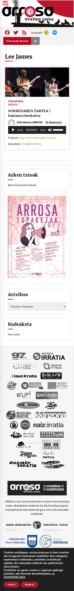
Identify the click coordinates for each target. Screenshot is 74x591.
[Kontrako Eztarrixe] (13, 424)
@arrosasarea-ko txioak (22, 185)
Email (24, 144)
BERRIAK (13, 104)
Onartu (11, 584)
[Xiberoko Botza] (48, 454)
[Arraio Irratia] (25, 366)
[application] (37, 130)
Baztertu (29, 584)
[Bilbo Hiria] (51, 375)
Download (49, 138)
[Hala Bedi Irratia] (28, 405)
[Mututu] (50, 130)
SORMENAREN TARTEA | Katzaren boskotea (29, 113)
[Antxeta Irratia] (49, 356)
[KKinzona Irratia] (51, 415)
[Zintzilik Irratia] (53, 464)
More (38, 144)
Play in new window (30, 138)
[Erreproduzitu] (13, 130)
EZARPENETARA (14, 577)
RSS (31, 144)
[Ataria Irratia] (52, 366)
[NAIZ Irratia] (49, 424)
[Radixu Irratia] (27, 444)
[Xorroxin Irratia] (22, 464)
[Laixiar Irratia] (25, 424)
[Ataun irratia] (24, 375)
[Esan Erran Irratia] (57, 385)
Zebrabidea (15, 100)
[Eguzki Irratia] (32, 385)
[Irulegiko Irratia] (18, 415)
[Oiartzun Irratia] (22, 434)
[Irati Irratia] (51, 405)
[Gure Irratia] (47, 395)
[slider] (58, 129)
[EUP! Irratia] (23, 395)
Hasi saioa (14, 334)
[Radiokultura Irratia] (52, 434)
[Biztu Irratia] (12, 385)
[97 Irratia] (21, 356)
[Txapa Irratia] (28, 454)
